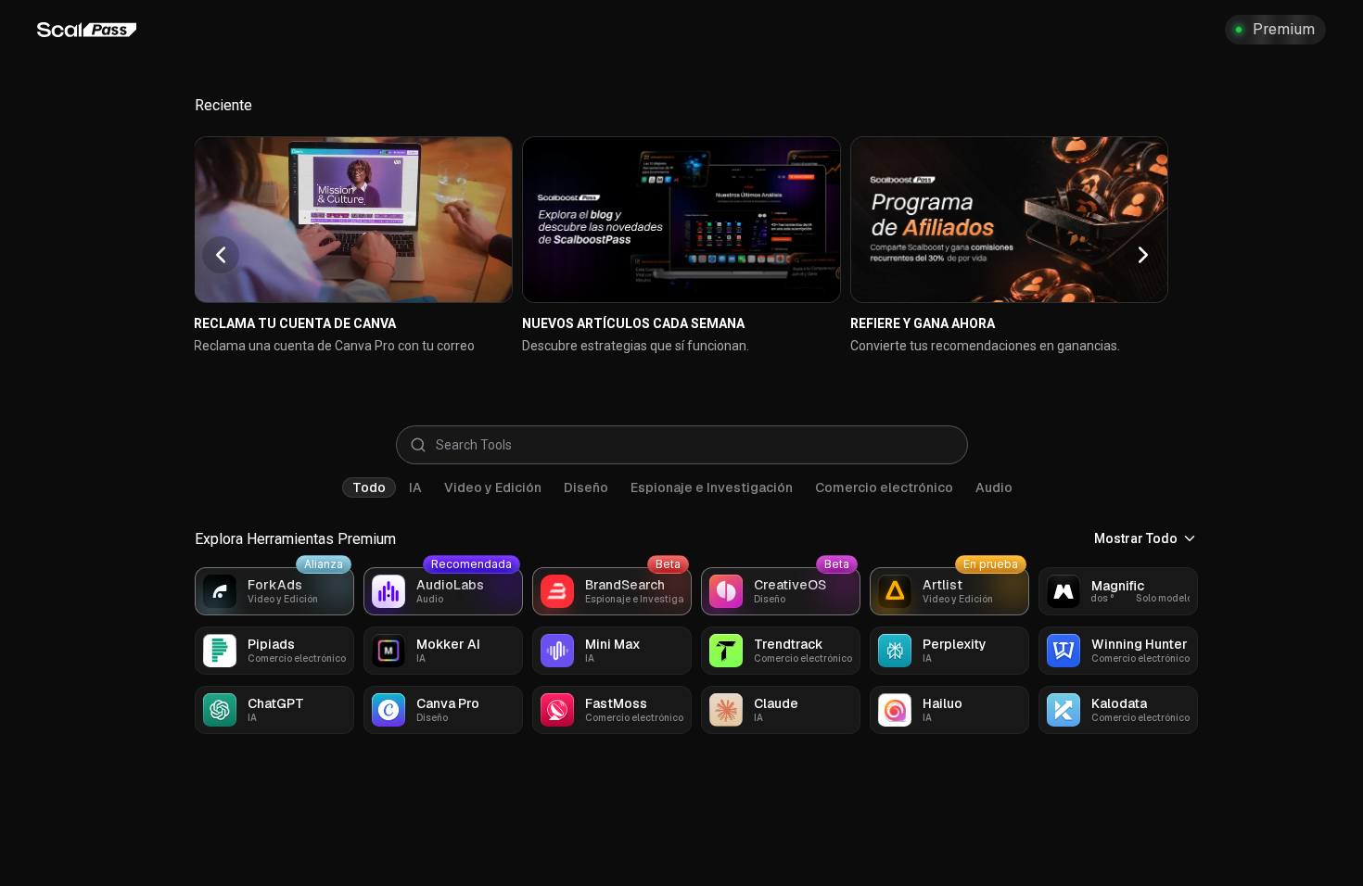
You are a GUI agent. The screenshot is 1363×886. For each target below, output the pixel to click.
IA (415, 487)
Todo (369, 487)
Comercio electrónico (884, 487)
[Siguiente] (1143, 254)
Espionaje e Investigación (712, 487)
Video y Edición (492, 487)
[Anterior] (220, 254)
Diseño (586, 487)
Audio (994, 487)
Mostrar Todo (1136, 538)
